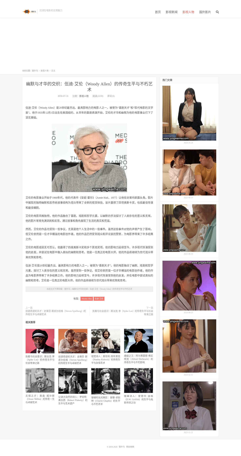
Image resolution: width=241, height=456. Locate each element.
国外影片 (205, 12)
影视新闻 (172, 12)
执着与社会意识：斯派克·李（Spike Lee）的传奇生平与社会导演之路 (122, 313)
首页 (158, 12)
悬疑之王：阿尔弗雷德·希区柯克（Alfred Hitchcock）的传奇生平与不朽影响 (138, 359)
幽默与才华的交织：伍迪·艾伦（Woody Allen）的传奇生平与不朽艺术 (102, 289)
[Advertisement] (120, 45)
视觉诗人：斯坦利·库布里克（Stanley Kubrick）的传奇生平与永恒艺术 (105, 359)
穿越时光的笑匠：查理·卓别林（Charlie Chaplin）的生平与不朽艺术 (105, 400)
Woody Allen (87, 299)
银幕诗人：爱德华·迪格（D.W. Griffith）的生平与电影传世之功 (138, 399)
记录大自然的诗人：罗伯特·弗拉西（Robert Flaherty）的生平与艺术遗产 (72, 400)
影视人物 (188, 12)
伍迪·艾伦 (99, 299)
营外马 (29, 11)
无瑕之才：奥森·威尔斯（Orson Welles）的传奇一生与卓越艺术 (40, 399)
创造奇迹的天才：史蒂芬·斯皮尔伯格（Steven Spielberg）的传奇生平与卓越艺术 (56, 313)
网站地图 (130, 447)
